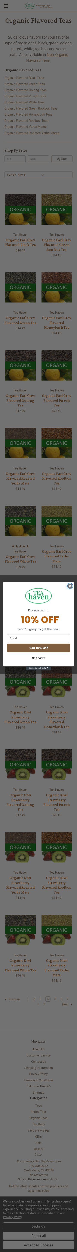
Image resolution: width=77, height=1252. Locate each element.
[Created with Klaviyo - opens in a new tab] (38, 668)
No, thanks (38, 658)
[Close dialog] (70, 586)
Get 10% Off (38, 648)
